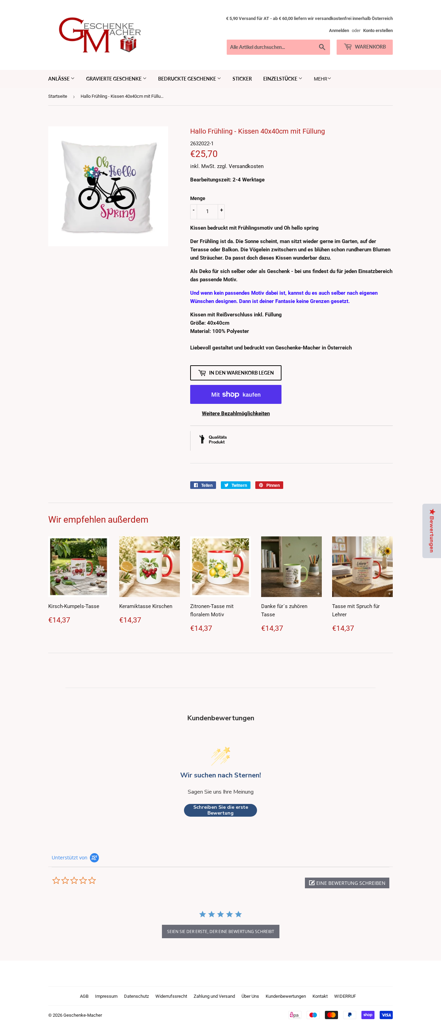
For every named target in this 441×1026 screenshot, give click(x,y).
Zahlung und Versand (214, 996)
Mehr (320, 79)
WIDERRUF (345, 996)
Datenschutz (136, 996)
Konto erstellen (378, 30)
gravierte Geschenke (114, 79)
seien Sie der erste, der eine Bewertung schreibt (220, 931)
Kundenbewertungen (286, 996)
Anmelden (339, 30)
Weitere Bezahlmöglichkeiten (236, 413)
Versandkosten (246, 166)
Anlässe (59, 79)
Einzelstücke (280, 79)
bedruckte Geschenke (187, 79)
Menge (197, 198)
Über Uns (250, 996)
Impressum (106, 996)
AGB (84, 996)
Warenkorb (370, 47)
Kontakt (320, 996)
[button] (347, 883)
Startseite (57, 96)
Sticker (242, 79)
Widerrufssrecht (171, 996)
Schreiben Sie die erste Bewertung (220, 810)
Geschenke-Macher (82, 1015)
